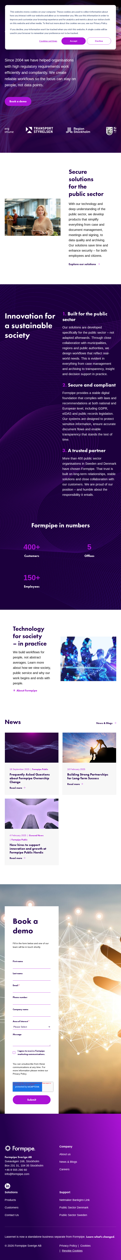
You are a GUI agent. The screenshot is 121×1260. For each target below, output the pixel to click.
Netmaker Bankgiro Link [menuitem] (74, 1200)
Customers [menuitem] (11, 1207)
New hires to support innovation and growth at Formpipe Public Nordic (28, 848)
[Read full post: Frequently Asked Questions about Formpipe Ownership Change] (31, 748)
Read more (16, 787)
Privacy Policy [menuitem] (68, 1245)
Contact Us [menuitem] (12, 1215)
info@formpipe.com (17, 1174)
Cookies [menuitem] (85, 1245)
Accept (73, 41)
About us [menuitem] (65, 1154)
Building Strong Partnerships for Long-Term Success (87, 776)
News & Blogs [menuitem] (68, 1161)
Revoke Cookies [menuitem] (72, 1250)
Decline (99, 41)
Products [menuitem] (10, 1200)
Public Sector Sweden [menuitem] (73, 1215)
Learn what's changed (100, 1236)
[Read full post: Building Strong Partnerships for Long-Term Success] (89, 748)
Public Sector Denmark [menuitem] (73, 1207)
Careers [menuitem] (64, 1169)
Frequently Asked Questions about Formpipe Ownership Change (30, 778)
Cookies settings (48, 41)
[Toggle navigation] (117, 8)
